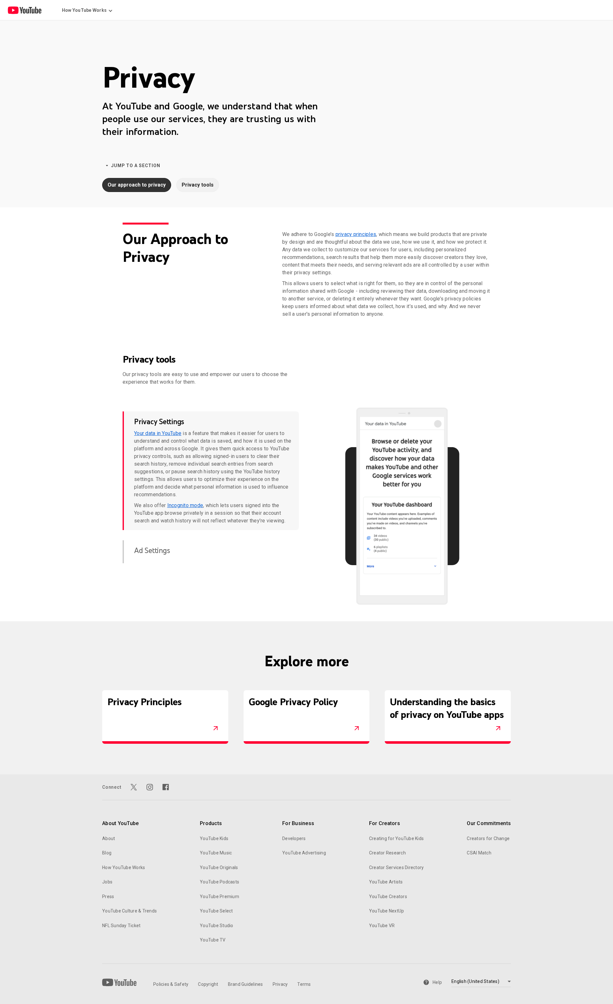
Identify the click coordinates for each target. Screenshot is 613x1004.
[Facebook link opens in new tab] (166, 787)
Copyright (208, 984)
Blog (106, 852)
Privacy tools (198, 185)
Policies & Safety (170, 984)
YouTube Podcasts (219, 881)
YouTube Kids (214, 838)
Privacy (280, 984)
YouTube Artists (386, 881)
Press (108, 896)
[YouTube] (119, 982)
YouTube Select (216, 910)
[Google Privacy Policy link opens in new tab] (356, 728)
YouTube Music (216, 852)
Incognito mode (185, 505)
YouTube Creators (388, 896)
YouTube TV (213, 939)
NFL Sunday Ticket (121, 925)
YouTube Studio (216, 925)
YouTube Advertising (304, 852)
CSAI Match (479, 852)
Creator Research (387, 852)
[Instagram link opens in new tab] (150, 787)
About (108, 838)
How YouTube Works (123, 867)
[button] (214, 422)
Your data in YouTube (157, 433)
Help (437, 982)
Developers (294, 838)
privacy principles (356, 234)
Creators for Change (488, 838)
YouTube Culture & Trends (129, 910)
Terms (304, 984)
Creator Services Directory (396, 867)
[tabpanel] (402, 506)
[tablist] (211, 487)
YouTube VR (382, 925)
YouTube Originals (219, 867)
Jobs (107, 881)
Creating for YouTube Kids (396, 838)
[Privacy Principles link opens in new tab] (215, 728)
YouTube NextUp (386, 910)
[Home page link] (25, 10)
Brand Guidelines (245, 984)
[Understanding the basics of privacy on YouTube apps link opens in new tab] (498, 728)
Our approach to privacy (137, 185)
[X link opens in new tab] (134, 787)
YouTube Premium (219, 896)
